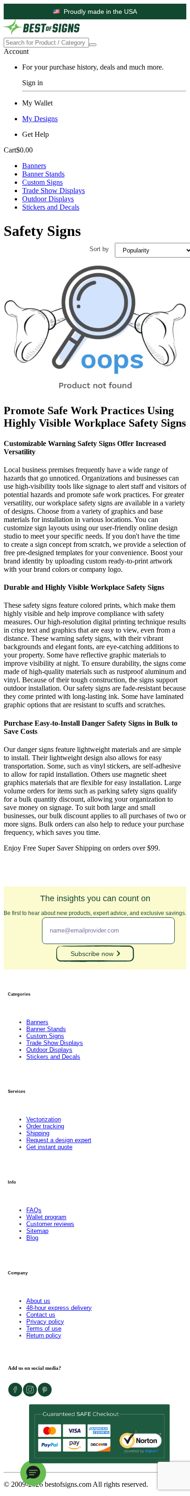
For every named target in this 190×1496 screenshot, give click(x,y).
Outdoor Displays (48, 199)
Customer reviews (50, 1223)
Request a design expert (58, 1140)
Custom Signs (42, 182)
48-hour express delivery (59, 1307)
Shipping (37, 1133)
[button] (33, 1473)
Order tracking (45, 1126)
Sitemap (37, 1230)
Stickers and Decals (50, 207)
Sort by (99, 249)
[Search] (92, 44)
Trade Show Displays (53, 190)
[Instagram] (30, 1394)
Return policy (43, 1335)
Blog (32, 1237)
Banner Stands (43, 174)
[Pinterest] (44, 1394)
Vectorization (43, 1119)
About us (38, 1300)
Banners (34, 166)
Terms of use (43, 1328)
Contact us (40, 1314)
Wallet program (46, 1217)
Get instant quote (49, 1147)
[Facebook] (15, 1394)
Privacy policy (45, 1321)
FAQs (34, 1210)
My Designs (40, 119)
